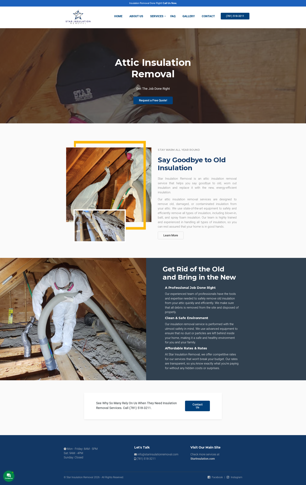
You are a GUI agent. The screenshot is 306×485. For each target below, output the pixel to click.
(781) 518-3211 (235, 16)
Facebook (217, 477)
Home (118, 16)
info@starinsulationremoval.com (157, 454)
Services (156, 16)
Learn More (170, 235)
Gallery (188, 16)
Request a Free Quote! (153, 100)
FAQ (172, 16)
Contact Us (198, 406)
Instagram (236, 477)
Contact (208, 16)
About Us (136, 16)
